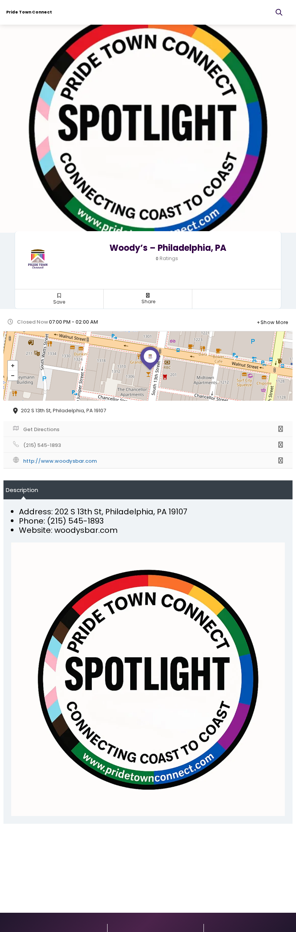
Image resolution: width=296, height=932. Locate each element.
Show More (274, 322)
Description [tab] (22, 490)
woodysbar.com (86, 530)
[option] (148, 129)
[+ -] (148, 366)
